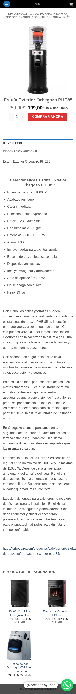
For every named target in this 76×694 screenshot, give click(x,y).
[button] (6, 4)
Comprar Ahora (47, 116)
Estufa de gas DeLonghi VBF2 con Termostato (19, 667)
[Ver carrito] (71, 4)
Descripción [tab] (12, 143)
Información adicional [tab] (20, 151)
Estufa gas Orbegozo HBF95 (56, 613)
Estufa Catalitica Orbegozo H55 (19, 613)
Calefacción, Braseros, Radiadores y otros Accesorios (36, 16)
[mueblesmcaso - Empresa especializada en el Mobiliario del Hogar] (38, 4)
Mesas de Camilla (20, 14)
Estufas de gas (61, 17)
